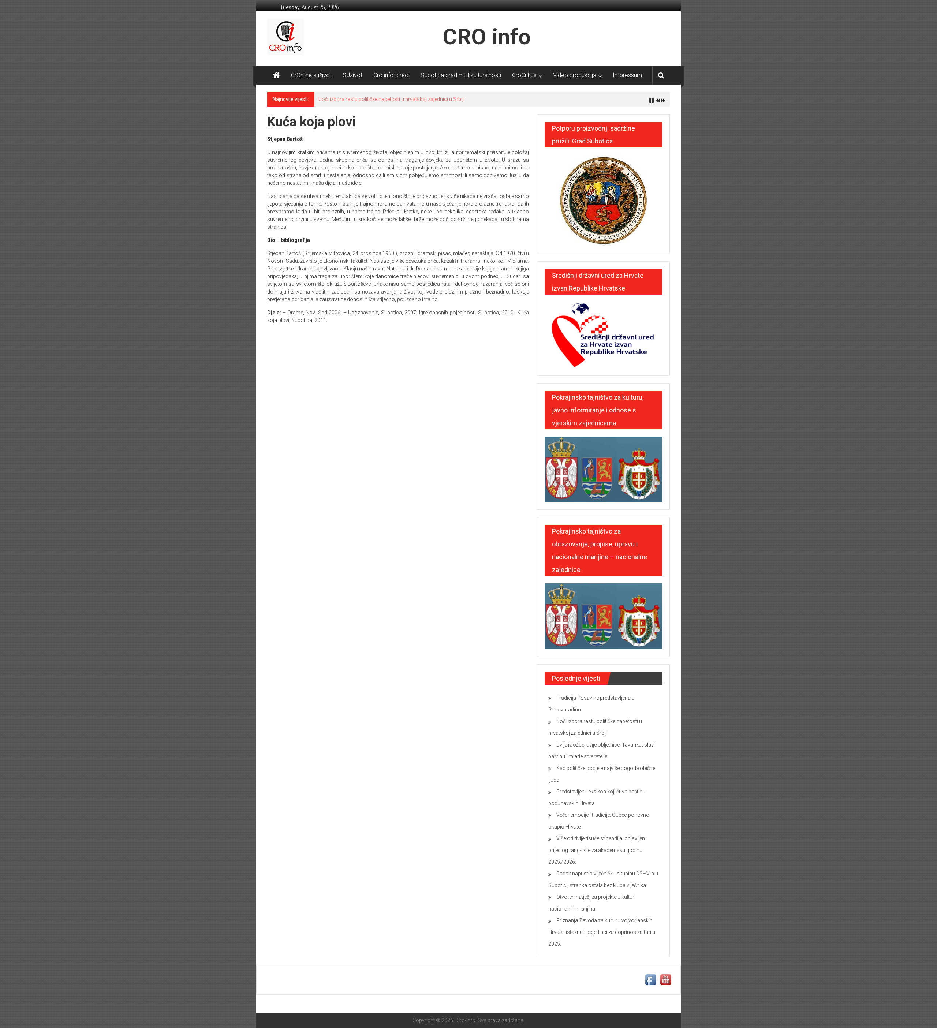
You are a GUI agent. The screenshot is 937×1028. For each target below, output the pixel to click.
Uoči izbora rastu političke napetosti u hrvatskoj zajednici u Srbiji (391, 99)
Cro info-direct (391, 75)
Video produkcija (574, 75)
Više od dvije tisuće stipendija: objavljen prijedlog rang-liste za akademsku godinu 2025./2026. (596, 850)
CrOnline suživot (311, 75)
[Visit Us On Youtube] (665, 979)
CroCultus (524, 75)
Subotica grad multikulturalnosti (461, 75)
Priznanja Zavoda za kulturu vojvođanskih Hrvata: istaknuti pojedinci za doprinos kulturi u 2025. (601, 932)
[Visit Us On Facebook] (650, 979)
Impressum (627, 75)
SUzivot (352, 75)
